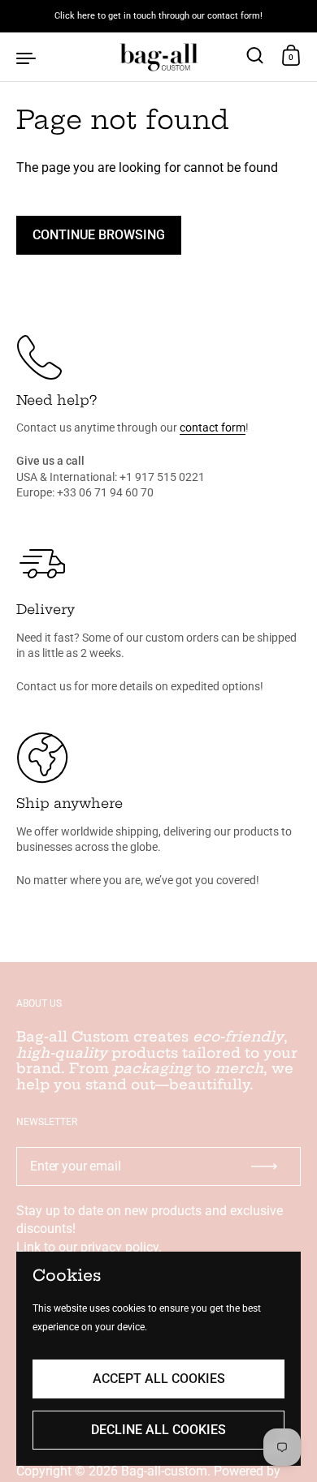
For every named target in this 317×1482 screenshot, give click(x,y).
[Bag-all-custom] (158, 57)
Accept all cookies (159, 1378)
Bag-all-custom (164, 1471)
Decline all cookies (158, 1429)
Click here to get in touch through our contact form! (158, 16)
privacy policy (119, 1247)
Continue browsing (99, 235)
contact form (212, 427)
